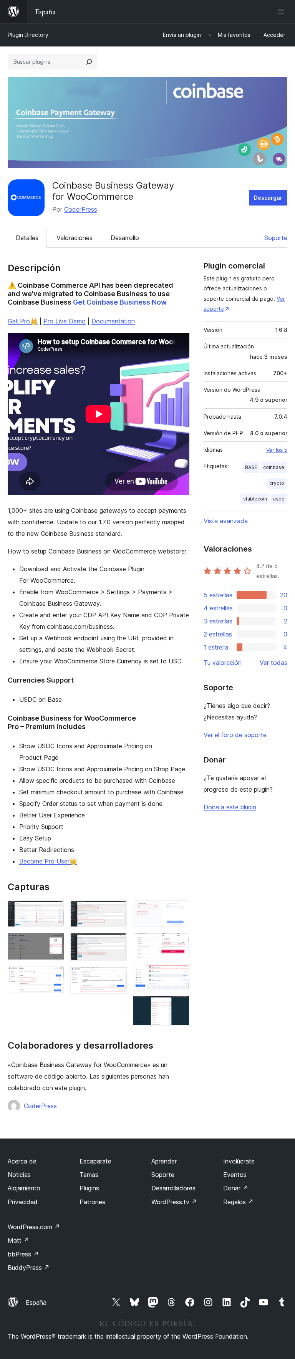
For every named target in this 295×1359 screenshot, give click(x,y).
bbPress (23, 1254)
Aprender (164, 1161)
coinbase (273, 467)
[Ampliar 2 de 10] (54, 943)
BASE (251, 467)
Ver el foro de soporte (235, 735)
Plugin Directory (28, 34)
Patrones (92, 1202)
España (36, 1302)
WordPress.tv (174, 1202)
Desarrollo (125, 238)
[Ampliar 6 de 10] (116, 977)
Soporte (275, 238)
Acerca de (22, 1161)
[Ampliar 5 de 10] (116, 943)
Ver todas (273, 662)
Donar (235, 1188)
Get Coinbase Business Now (120, 302)
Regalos (238, 1202)
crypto (276, 483)
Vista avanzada (226, 521)
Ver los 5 (276, 450)
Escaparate (95, 1161)
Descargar (268, 197)
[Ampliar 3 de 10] (54, 976)
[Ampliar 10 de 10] (179, 1006)
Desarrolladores (173, 1188)
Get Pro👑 (23, 321)
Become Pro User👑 (48, 861)
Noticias (19, 1174)
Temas (89, 1174)
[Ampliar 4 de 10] (116, 911)
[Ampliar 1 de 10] (54, 911)
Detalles (27, 238)
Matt (18, 1240)
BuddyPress (29, 1267)
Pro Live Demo (64, 321)
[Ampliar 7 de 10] (179, 911)
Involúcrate (239, 1161)
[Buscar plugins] (89, 62)
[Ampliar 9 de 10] (179, 975)
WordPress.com (34, 1227)
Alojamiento (24, 1188)
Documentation (113, 321)
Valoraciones (74, 238)
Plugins (89, 1188)
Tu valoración (223, 662)
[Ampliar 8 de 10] (179, 943)
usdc (278, 499)
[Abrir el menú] (282, 11)
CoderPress (80, 209)
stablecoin (255, 499)
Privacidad (23, 1202)
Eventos (235, 1174)
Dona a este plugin (230, 807)
